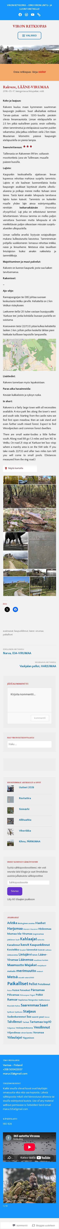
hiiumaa (12, 933)
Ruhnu (17, 1006)
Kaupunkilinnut (21, 631)
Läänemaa (26, 960)
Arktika (12, 923)
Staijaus (29, 1011)
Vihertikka (25, 830)
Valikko (31, 35)
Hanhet (40, 923)
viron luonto (26, 1033)
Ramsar (12, 999)
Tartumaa (36, 1022)
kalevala (41, 940)
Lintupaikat (34, 91)
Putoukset (25, 990)
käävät (41, 950)
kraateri (23, 950)
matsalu (11, 971)
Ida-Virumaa (24, 933)
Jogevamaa (38, 934)
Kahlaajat (28, 939)
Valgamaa (11, 1028)
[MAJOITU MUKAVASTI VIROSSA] (39, 14)
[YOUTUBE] (33, 14)
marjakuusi (41, 966)
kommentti (40, 718)
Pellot (33, 984)
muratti (21, 978)
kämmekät (32, 950)
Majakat (31, 965)
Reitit (41, 91)
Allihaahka (25, 819)
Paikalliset (8, 634)
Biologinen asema (26, 923)
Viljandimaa (13, 1032)
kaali (18, 940)
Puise (9, 990)
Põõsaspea (24, 995)
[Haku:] (29, 744)
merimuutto (26, 971)
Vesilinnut (42, 1027)
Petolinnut (44, 984)
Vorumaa (38, 1032)
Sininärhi (24, 809)
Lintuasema (12, 955)
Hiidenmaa (44, 928)
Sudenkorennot (16, 1016)
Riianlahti (11, 1006)
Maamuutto (15, 965)
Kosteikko (13, 949)
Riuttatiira (25, 798)
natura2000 (29, 978)
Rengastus (33, 1000)
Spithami (10, 1012)
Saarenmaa (30, 1005)
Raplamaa (23, 1000)
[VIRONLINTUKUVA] (26, 14)
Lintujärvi (25, 954)
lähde (35, 955)
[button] (10, 480)
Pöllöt (39, 994)
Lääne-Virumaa (36, 631)
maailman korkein (41, 960)
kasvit (25, 945)
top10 (47, 1022)
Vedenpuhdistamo (24, 1028)
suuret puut (38, 1017)
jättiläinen (11, 940)
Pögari (32, 995)
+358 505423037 (12, 1069)
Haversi (26, 929)
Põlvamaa (13, 994)
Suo (29, 1016)
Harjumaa (15, 929)
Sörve (47, 1017)
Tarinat (25, 1022)
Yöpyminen (28, 1038)
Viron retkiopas (29, 26)
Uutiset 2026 (26, 787)
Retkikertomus (44, 1000)
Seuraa (15, 891)
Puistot (15, 990)
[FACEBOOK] (20, 14)
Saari (43, 1005)
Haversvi (34, 929)
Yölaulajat (14, 1037)
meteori (40, 971)
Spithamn (18, 1012)
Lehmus (48, 950)
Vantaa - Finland (12, 1065)
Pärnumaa (38, 990)
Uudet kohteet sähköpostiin (22, 862)
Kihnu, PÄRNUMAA (29, 841)
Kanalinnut (13, 945)
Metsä (12, 977)
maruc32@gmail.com (15, 1073)
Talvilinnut (14, 1022)
